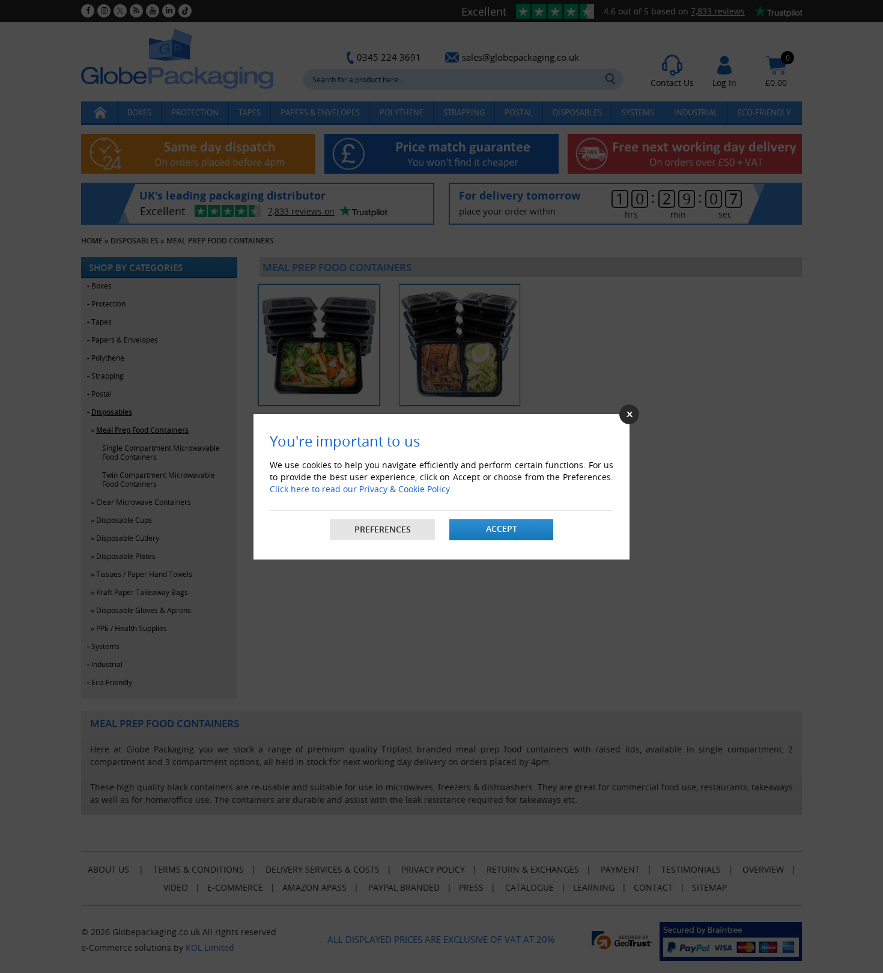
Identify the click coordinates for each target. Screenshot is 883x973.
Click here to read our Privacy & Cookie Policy (360, 489)
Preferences (382, 529)
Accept (501, 528)
